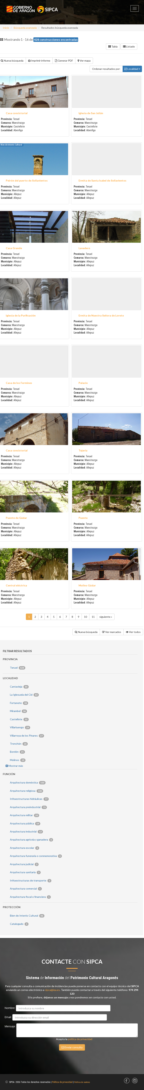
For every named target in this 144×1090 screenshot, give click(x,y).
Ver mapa (85, 60)
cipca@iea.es (52, 989)
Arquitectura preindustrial (27, 807)
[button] (106, 92)
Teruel (16, 667)
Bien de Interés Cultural (26, 915)
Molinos (16, 760)
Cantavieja (18, 686)
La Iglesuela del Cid (23, 694)
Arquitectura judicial (23, 864)
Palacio (83, 382)
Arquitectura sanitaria (24, 872)
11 (93, 616)
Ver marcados (113, 632)
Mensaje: (10, 1026)
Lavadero (84, 248)
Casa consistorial (17, 113)
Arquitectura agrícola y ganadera (30, 839)
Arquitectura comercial (24, 888)
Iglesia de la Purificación (21, 315)
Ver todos (134, 632)
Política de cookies (82, 1082)
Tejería (83, 450)
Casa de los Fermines (19, 382)
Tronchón (17, 743)
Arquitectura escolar (23, 847)
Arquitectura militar (23, 815)
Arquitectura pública (24, 823)
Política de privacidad (62, 1082)
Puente (83, 517)
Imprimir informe (40, 60)
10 (85, 616)
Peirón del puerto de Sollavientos (27, 180)
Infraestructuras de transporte (29, 880)
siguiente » (105, 616)
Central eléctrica (16, 585)
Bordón (16, 751)
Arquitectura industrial (25, 831)
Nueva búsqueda (87, 632)
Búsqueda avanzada (25, 27)
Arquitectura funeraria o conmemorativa (35, 855)
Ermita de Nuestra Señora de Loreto (101, 315)
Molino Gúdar (87, 585)
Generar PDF (65, 60)
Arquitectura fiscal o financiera (29, 896)
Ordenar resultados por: (106, 68)
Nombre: (10, 1008)
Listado (130, 46)
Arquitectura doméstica (26, 782)
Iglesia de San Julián (91, 113)
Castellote (18, 719)
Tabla (114, 46)
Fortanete (18, 702)
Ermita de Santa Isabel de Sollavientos (102, 180)
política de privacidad (80, 1039)
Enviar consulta (73, 1047)
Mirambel (17, 711)
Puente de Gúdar (16, 517)
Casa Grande (14, 248)
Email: (8, 1017)
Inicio (6, 27)
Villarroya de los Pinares (26, 735)
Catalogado (18, 923)
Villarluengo (19, 727)
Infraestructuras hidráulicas (28, 798)
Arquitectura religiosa (25, 790)
